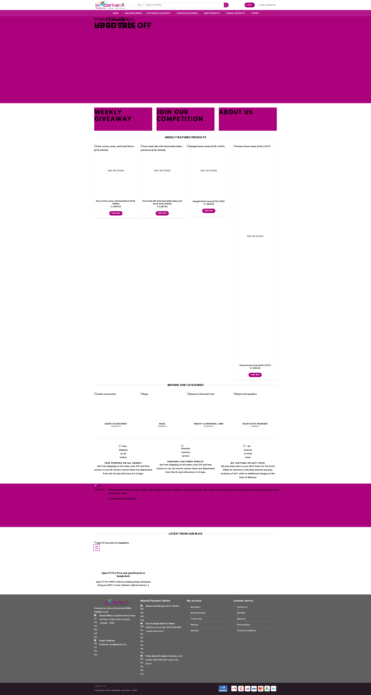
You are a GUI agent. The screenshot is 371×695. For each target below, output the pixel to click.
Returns (194, 624)
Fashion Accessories (187, 13)
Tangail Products (235, 13)
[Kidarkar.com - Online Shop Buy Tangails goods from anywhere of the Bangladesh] (109, 5)
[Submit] (226, 5)
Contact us (242, 607)
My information (198, 613)
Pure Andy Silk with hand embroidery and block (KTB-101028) (162, 202)
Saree (115, 13)
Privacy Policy (243, 624)
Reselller (241, 613)
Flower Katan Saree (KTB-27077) (255, 365)
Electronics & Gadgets (158, 13)
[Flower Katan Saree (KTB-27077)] (255, 253)
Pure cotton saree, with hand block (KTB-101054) (116, 202)
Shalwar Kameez (133, 13)
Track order (196, 619)
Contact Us (100, 686)
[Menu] (131, 5)
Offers (254, 13)
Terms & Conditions (246, 630)
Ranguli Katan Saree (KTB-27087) (209, 201)
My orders (195, 607)
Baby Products (212, 13)
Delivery (195, 630)
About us (241, 619)
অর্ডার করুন (115, 213)
